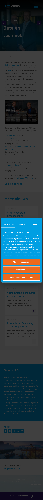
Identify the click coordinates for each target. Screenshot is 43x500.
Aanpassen (20, 270)
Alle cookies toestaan (21, 262)
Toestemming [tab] (8, 224)
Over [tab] (35, 224)
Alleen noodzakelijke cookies (21, 277)
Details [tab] (22, 224)
